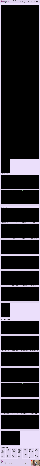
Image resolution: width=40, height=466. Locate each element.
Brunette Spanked (3, 454)
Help (25, 463)
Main (11, 0)
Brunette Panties (19, 450)
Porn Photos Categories (29, 1)
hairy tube (35, 1)
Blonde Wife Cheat (3, 455)
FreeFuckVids (2, 462)
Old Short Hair (19, 458)
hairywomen (5, 462)
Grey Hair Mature (14, 450)
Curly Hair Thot (19, 451)
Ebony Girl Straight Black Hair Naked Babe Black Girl (26, 454)
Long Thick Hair (2, 451)
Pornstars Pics (32, 1)
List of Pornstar (37, 1)
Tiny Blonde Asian (37, 458)
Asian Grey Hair (2, 448)
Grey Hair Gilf (30, 450)
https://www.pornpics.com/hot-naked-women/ (23, 1)
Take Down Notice (26, 461)
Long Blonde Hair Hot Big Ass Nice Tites (20, 456)
